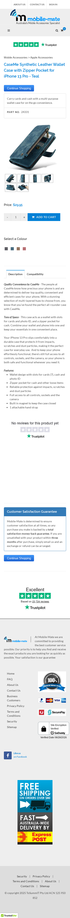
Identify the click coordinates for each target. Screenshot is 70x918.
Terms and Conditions (13, 713)
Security (12, 721)
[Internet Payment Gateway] (52, 712)
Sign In (53, 4)
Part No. (13, 112)
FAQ (9, 679)
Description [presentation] (15, 274)
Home (10, 673)
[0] (61, 30)
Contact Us (37, 4)
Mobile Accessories (15, 57)
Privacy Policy (15, 706)
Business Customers (13, 698)
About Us (19, 4)
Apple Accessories (41, 57)
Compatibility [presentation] (35, 274)
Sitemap (12, 727)
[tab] (15, 274)
